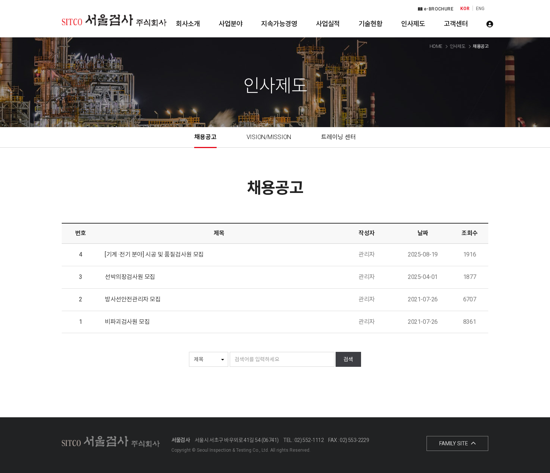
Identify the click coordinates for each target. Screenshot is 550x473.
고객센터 (456, 24)
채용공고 (205, 137)
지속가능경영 (279, 24)
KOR (465, 9)
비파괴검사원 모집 (127, 321)
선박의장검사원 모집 (130, 276)
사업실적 (328, 24)
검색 (348, 359)
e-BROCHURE (438, 9)
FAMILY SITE (454, 443)
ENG (480, 9)
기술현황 (370, 24)
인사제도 (413, 24)
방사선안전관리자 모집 (133, 299)
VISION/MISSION (269, 137)
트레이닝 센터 (338, 137)
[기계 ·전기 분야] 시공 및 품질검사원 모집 (154, 254)
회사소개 (188, 24)
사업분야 (230, 24)
